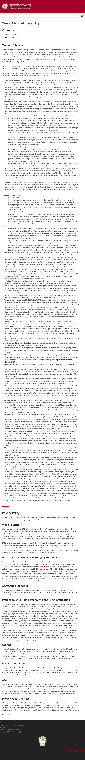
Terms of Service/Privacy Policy (75, 750)
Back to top (6, 506)
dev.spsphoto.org (46, 566)
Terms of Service (11, 35)
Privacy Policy (10, 37)
